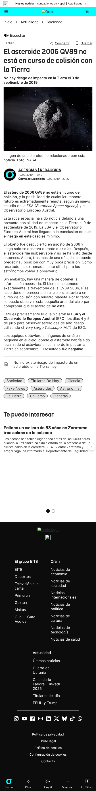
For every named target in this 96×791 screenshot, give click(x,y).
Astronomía (69, 388)
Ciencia (74, 380)
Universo (37, 396)
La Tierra (13, 396)
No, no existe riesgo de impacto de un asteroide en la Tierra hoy (45, 364)
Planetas (60, 396)
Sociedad (14, 380)
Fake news (15, 388)
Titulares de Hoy (45, 380)
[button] (91, 447)
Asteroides (42, 388)
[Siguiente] (86, 3)
